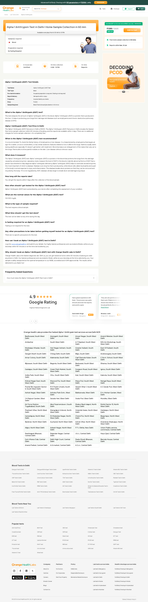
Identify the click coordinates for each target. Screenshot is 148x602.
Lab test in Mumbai (98, 589)
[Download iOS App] (18, 578)
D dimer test (91, 532)
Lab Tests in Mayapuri (69, 508)
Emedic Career (47, 581)
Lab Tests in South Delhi (95, 508)
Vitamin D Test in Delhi (94, 469)
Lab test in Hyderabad (99, 585)
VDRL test (90, 548)
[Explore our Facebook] (20, 571)
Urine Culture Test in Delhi (44, 478)
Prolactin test (16, 544)
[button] (100, 2)
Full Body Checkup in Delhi (122, 577)
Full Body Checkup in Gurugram (124, 573)
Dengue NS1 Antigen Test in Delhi (46, 469)
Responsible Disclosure (77, 573)
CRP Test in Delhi (17, 478)
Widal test (40, 552)
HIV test (90, 536)
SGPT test (116, 544)
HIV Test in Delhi (67, 486)
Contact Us (46, 589)
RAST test (40, 544)
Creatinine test (16, 532)
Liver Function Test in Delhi (45, 474)
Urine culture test (68, 548)
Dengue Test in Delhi (18, 469)
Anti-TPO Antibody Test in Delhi (46, 492)
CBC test (65, 528)
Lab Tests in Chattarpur (44, 508)
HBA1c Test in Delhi (93, 474)
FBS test (39, 536)
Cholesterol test (118, 528)
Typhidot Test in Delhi (119, 482)
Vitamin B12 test (117, 548)
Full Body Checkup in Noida (122, 581)
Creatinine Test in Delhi (120, 486)
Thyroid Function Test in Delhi (20, 474)
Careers (45, 577)
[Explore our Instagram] (14, 571)
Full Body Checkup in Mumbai (123, 589)
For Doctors (59, 569)
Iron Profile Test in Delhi (18, 486)
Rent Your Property (61, 577)
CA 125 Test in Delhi (119, 492)
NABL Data (74, 569)
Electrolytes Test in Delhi (70, 492)
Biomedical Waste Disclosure (79, 577)
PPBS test (116, 540)
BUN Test (39, 528)
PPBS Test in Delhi (42, 486)
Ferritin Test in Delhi (93, 482)
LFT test (14, 540)
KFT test (115, 536)
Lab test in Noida (98, 581)
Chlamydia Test (92, 528)
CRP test (39, 532)
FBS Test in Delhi (42, 482)
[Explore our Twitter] (32, 571)
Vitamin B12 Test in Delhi (120, 469)
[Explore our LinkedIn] (26, 571)
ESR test (14, 536)
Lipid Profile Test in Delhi (70, 469)
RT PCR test (91, 544)
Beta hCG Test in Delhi (18, 482)
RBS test (65, 544)
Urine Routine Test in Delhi (95, 478)
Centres (45, 573)
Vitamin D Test (16, 552)
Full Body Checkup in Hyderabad (124, 585)
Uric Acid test (41, 548)
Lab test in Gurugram (99, 573)
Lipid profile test (41, 540)
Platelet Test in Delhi (119, 478)
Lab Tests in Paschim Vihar (19, 512)
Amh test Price (16, 528)
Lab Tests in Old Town (119, 508)
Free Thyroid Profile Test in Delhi (21, 492)
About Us (46, 569)
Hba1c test (66, 536)
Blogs (45, 585)
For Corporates (60, 573)
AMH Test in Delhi (68, 482)
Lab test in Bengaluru (99, 569)
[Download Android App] (30, 578)
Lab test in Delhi (97, 577)
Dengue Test (117, 532)
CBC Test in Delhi (118, 474)
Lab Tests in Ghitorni (18, 508)
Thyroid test (15, 548)
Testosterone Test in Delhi (95, 492)
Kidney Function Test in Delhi (71, 474)
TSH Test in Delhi (67, 478)
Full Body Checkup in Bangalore (124, 569)
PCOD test (65, 540)
